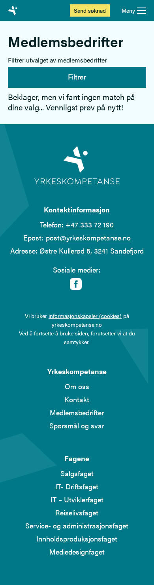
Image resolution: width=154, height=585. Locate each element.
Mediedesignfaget (77, 552)
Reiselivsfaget (76, 512)
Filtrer (77, 76)
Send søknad (90, 10)
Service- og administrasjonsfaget (76, 525)
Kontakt (76, 399)
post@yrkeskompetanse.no (88, 237)
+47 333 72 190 (90, 224)
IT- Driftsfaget (76, 486)
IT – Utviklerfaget (77, 499)
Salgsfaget (77, 473)
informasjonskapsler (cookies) (85, 316)
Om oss (77, 386)
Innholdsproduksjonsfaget (76, 538)
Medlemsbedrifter (77, 412)
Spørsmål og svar (76, 425)
